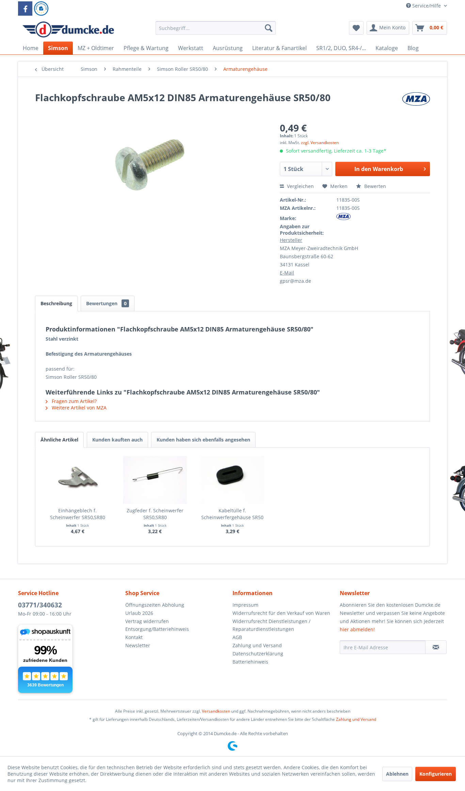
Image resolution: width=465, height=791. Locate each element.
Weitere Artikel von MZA (78, 407)
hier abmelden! (357, 629)
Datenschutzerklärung (258, 653)
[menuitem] (216, 31)
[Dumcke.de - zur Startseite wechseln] (68, 29)
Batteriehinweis (250, 661)
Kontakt (134, 637)
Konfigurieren (435, 774)
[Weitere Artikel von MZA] (416, 104)
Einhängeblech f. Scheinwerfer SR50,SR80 (77, 514)
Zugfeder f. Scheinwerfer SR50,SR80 (155, 514)
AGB (237, 637)
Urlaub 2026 (139, 613)
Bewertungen (106, 303)
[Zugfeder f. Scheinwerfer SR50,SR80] (155, 480)
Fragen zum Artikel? (73, 401)
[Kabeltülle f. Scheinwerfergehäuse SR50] (232, 480)
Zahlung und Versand (257, 645)
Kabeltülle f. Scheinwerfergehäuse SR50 (232, 514)
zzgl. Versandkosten (320, 142)
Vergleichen (300, 186)
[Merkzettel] (356, 28)
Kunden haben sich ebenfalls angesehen (203, 439)
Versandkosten (216, 711)
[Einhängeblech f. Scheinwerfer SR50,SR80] (77, 480)
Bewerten (374, 186)
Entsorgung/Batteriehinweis (157, 629)
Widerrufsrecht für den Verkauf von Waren (281, 613)
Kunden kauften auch (117, 439)
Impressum (245, 605)
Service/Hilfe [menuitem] (426, 5)
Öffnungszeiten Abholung (154, 605)
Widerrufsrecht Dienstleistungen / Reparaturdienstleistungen (271, 625)
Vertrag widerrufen (147, 621)
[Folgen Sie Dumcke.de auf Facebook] (25, 8)
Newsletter (137, 645)
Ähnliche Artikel (59, 439)
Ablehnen (397, 774)
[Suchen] (268, 28)
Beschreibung (56, 303)
